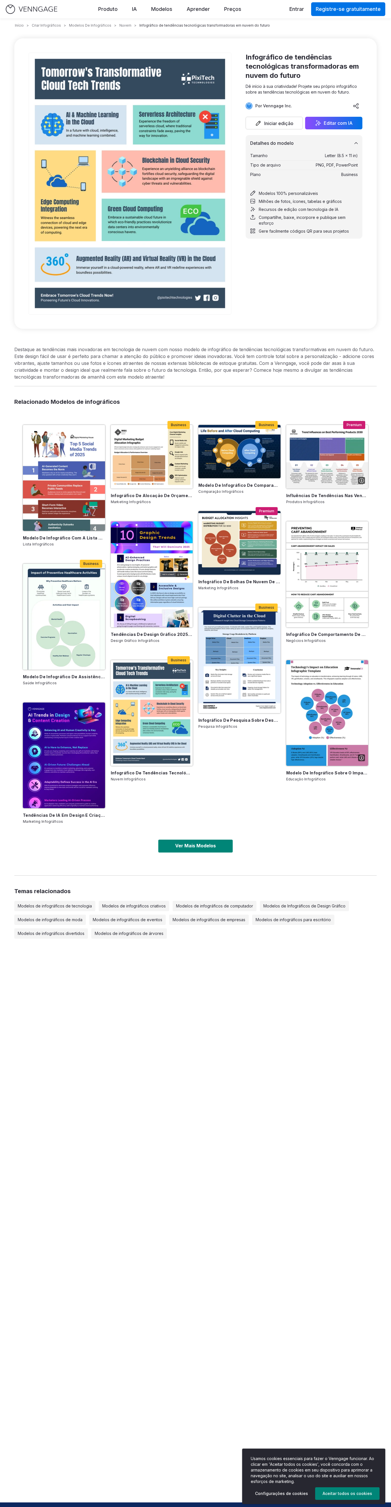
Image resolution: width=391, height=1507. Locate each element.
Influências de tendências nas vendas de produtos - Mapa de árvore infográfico (327, 495)
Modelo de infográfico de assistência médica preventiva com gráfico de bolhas (64, 676)
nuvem (125, 25)
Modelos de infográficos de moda (50, 919)
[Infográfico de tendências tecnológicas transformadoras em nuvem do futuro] (152, 713)
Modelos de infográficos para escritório (293, 919)
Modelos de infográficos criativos (134, 905)
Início (19, 25)
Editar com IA (338, 123)
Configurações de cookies (281, 1493)
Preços (232, 9)
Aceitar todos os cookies (347, 1493)
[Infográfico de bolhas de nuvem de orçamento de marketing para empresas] (239, 543)
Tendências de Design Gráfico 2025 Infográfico (152, 634)
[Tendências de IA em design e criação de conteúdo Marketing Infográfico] (64, 755)
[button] (274, 123)
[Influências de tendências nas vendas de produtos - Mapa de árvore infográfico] (327, 457)
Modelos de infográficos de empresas (209, 919)
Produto (108, 9)
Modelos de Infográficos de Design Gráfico (304, 905)
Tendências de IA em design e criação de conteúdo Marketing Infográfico (64, 815)
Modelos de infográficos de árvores (129, 933)
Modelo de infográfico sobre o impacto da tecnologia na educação (327, 772)
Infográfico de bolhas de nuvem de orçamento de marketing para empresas (239, 581)
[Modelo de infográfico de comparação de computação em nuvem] (239, 451)
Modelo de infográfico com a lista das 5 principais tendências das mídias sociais (64, 537)
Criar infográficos (46, 25)
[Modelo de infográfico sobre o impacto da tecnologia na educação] (327, 713)
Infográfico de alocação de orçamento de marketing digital (152, 495)
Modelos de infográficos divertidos (51, 933)
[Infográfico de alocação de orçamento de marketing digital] (152, 457)
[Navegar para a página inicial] (31, 9)
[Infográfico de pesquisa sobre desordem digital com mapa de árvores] (239, 660)
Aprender (198, 9)
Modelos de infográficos (90, 25)
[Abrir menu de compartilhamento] (356, 106)
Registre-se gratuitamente (348, 9)
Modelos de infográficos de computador (214, 905)
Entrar (296, 9)
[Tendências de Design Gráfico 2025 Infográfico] (152, 574)
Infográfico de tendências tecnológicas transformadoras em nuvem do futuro (152, 772)
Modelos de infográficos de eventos (127, 919)
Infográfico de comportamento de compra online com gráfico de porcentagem (327, 634)
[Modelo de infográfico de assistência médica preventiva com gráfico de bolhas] (64, 617)
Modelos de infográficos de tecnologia (55, 905)
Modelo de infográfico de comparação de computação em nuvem (239, 485)
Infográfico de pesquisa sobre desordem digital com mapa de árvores (239, 720)
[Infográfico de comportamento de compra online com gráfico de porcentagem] (327, 574)
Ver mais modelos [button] (195, 846)
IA (134, 9)
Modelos (161, 9)
